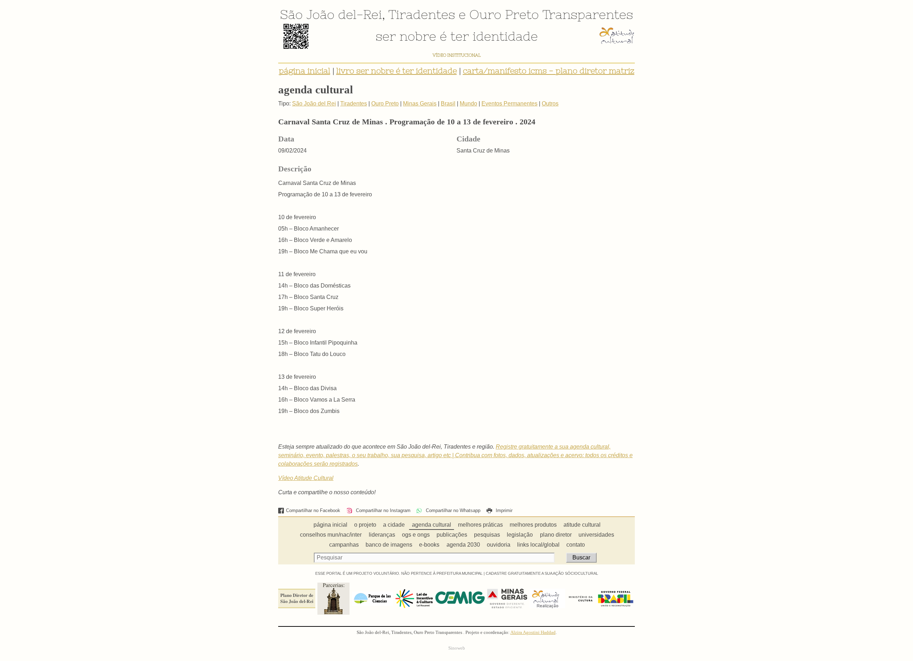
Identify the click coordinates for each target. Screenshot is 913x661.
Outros (550, 103)
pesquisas (487, 535)
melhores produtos (533, 525)
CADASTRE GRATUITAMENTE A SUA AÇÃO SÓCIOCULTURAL (542, 573)
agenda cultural (431, 525)
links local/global (538, 545)
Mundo (468, 103)
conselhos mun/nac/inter (331, 535)
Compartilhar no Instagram (382, 510)
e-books (429, 545)
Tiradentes (421, 14)
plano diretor (556, 535)
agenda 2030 (463, 545)
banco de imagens (389, 545)
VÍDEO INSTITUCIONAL (457, 55)
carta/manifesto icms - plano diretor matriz (548, 70)
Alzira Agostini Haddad (533, 632)
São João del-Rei (331, 14)
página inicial (304, 70)
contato (575, 545)
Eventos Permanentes (509, 103)
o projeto (365, 525)
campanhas (344, 545)
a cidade (394, 525)
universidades (596, 535)
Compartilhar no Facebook (313, 510)
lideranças (382, 535)
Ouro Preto (504, 14)
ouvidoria (498, 545)
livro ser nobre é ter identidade (396, 70)
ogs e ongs (416, 535)
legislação (520, 535)
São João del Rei (314, 103)
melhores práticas (480, 525)
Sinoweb (456, 648)
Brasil (448, 103)
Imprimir (503, 510)
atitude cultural (582, 525)
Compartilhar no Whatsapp (452, 510)
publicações (452, 535)
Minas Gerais (420, 103)
